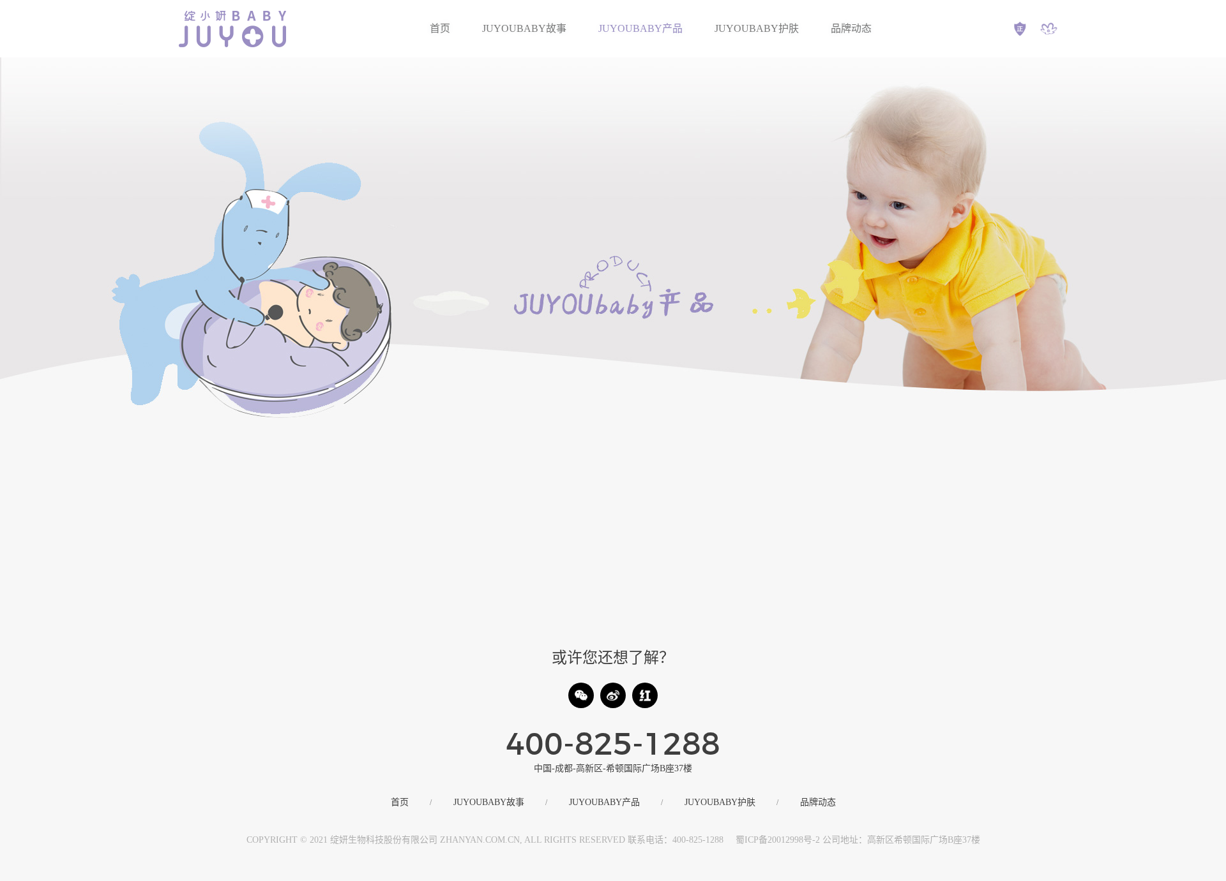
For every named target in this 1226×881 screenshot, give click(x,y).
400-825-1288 (613, 745)
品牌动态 (851, 28)
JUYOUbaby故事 (524, 28)
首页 (440, 28)
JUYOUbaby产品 (640, 28)
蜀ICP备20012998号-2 (778, 840)
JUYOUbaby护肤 (757, 28)
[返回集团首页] (1049, 29)
